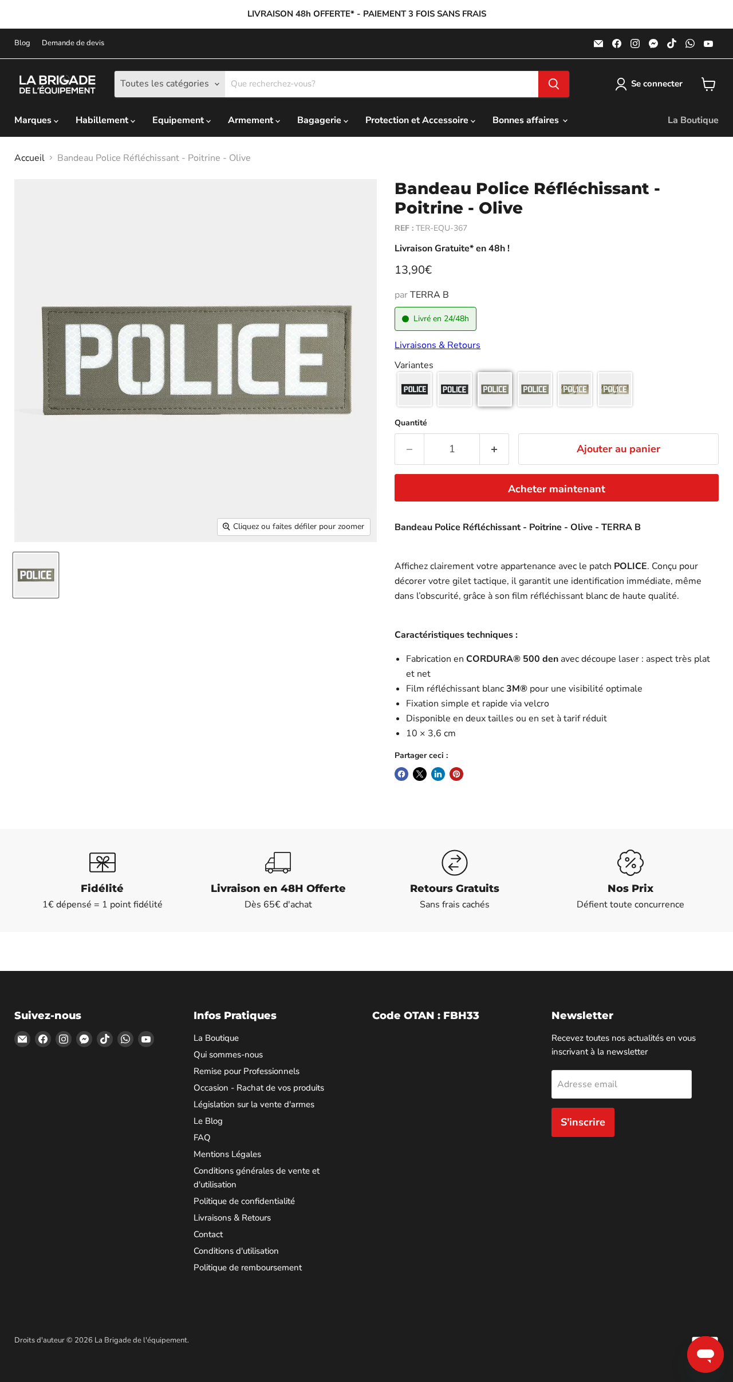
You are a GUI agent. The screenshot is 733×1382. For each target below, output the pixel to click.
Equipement (179, 120)
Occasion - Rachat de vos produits (259, 1087)
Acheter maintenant (556, 489)
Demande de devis (73, 43)
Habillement (103, 120)
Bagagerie (320, 120)
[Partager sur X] (420, 774)
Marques (34, 120)
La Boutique (693, 120)
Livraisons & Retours (437, 345)
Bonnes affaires (526, 120)
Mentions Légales (227, 1154)
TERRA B (429, 295)
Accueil (29, 158)
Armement (251, 120)
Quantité (411, 423)
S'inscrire (583, 1122)
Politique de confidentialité (244, 1201)
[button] (414, 389)
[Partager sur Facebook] (401, 774)
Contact (208, 1234)
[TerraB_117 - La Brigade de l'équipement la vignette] (35, 575)
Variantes (414, 365)
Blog (22, 43)
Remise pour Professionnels (246, 1071)
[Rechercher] (553, 84)
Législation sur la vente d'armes (254, 1104)
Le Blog (208, 1121)
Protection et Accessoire (418, 120)
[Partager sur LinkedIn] (438, 774)
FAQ (202, 1137)
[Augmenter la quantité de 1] (494, 449)
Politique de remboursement (248, 1267)
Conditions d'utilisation (236, 1251)
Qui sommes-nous (228, 1054)
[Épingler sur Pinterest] (456, 774)
